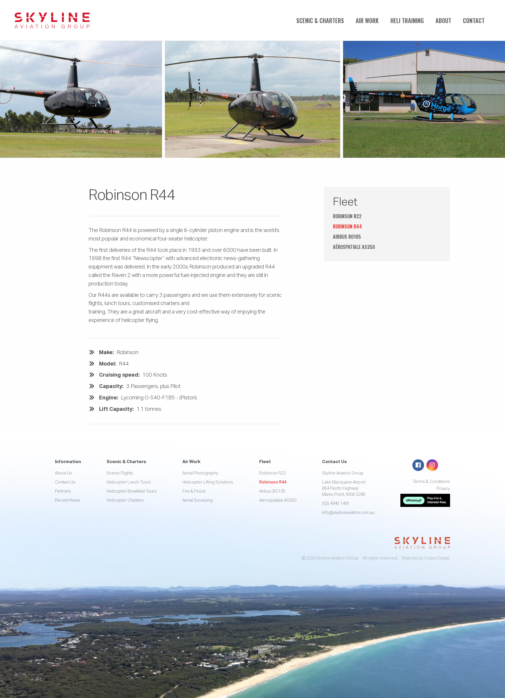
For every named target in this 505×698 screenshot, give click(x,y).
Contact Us (65, 482)
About (443, 20)
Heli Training (407, 20)
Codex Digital (436, 558)
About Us (63, 473)
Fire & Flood (193, 491)
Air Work (367, 20)
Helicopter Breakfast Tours (132, 491)
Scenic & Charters (320, 20)
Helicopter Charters (125, 500)
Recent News (67, 500)
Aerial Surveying (197, 500)
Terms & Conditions (431, 482)
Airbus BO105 (347, 236)
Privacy (443, 489)
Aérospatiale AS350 (354, 246)
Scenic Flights (120, 473)
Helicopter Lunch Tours (129, 482)
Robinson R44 (347, 226)
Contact (474, 20)
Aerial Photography (200, 473)
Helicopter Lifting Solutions (207, 482)
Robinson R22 (347, 216)
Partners (63, 491)
